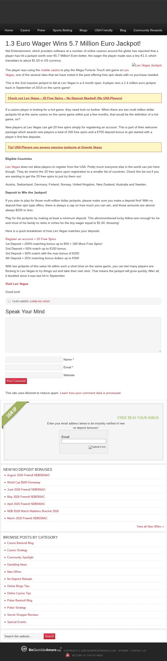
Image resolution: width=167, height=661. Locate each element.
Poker (41, 30)
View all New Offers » (150, 526)
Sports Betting (62, 30)
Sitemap (123, 650)
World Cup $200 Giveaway (23, 482)
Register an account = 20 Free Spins (30, 239)
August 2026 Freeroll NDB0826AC (28, 475)
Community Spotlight (20, 557)
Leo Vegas (12, 167)
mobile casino (50, 70)
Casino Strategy (17, 550)
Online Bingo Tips (18, 586)
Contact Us (138, 650)
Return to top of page (87, 655)
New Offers (14, 571)
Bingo (83, 30)
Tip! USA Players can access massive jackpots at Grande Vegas (55, 147)
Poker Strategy (16, 607)
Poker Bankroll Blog (19, 600)
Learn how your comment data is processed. (90, 393)
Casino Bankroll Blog (20, 543)
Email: (66, 437)
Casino (25, 30)
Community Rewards (148, 30)
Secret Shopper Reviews (22, 614)
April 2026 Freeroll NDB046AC (26, 504)
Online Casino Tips (19, 593)
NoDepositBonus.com (101, 650)
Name (67, 359)
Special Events (16, 622)
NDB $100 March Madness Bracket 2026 (33, 511)
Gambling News (40, 301)
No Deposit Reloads (19, 579)
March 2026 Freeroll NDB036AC (27, 518)
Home (9, 30)
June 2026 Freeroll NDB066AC (26, 489)
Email (67, 367)
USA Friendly (104, 30)
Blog (123, 30)
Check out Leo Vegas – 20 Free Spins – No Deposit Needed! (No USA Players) (65, 98)
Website (69, 375)
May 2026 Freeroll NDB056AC (26, 496)
